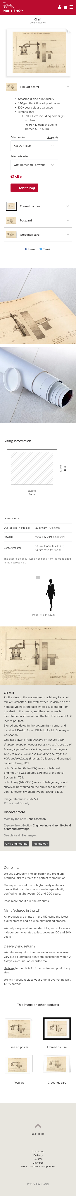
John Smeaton (38, 22)
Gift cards (38, 1162)
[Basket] (65, 7)
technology (40, 843)
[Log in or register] (59, 7)
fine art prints (40, 900)
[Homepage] (11, 7)
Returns (38, 1158)
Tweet (46, 249)
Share (31, 249)
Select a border (19, 156)
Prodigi (45, 1184)
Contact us (38, 1151)
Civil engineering (16, 843)
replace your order (36, 979)
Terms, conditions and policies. (38, 1166)
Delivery (9, 968)
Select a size (34, 137)
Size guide (52, 137)
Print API (32, 1184)
